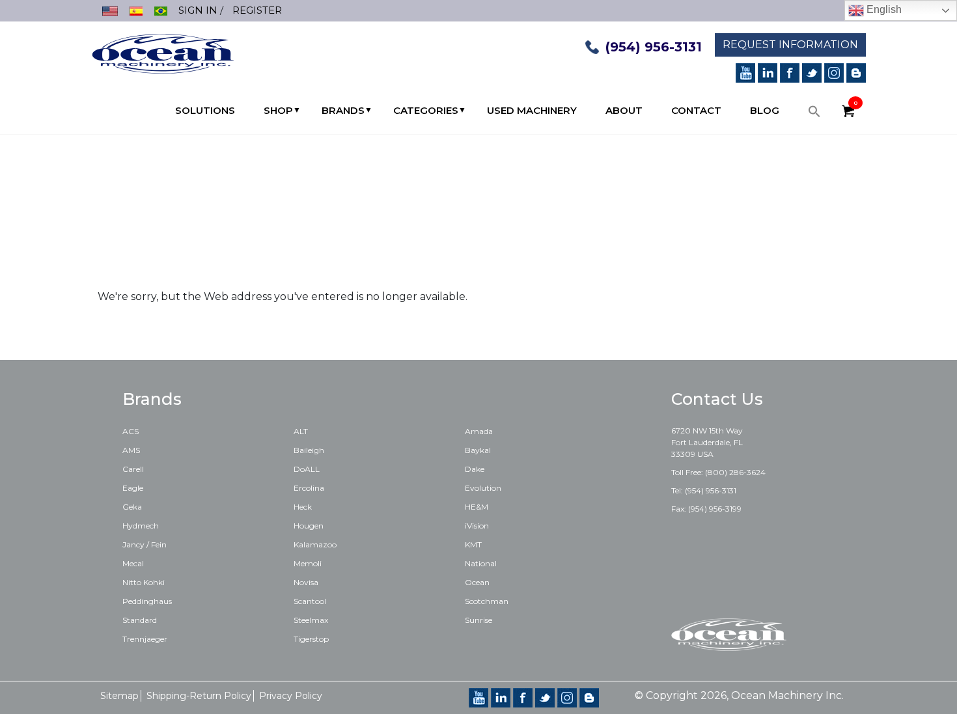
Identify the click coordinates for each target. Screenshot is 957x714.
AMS (131, 450)
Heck (303, 507)
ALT (301, 431)
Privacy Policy (290, 696)
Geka (132, 507)
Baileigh (309, 450)
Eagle (132, 488)
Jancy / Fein (144, 544)
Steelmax (311, 620)
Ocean (477, 582)
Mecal (133, 563)
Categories (425, 110)
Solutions (205, 110)
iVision (477, 525)
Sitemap (119, 696)
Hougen (309, 525)
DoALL (307, 469)
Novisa (306, 582)
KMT (473, 544)
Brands (343, 110)
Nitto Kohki (143, 582)
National (481, 563)
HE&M (476, 507)
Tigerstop (311, 639)
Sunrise (478, 620)
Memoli (308, 563)
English (883, 9)
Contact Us (717, 399)
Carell (133, 469)
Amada (479, 431)
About (624, 110)
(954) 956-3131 (653, 47)
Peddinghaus (147, 601)
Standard (139, 620)
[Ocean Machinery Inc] (162, 52)
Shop (278, 110)
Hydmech (140, 525)
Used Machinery (532, 110)
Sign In (197, 10)
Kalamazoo (315, 544)
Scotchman (486, 601)
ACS (130, 431)
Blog (764, 110)
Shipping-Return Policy (198, 696)
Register (257, 10)
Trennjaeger (144, 639)
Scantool (310, 601)
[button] (814, 114)
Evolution (483, 488)
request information (790, 44)
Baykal (478, 450)
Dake (474, 469)
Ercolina (309, 488)
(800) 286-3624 (735, 472)
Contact (696, 110)
